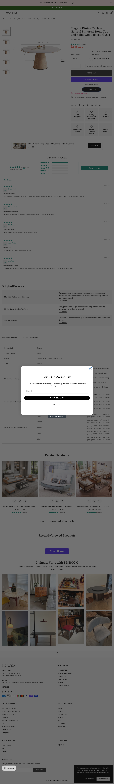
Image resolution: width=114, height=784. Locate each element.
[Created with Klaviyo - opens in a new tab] (57, 416)
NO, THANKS (57, 404)
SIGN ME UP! (57, 398)
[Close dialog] (90, 368)
